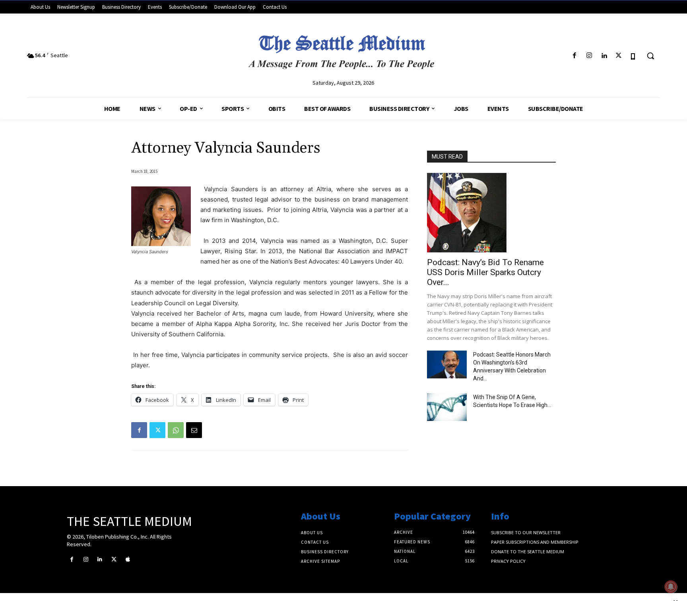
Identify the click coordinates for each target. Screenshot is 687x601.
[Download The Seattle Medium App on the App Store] (633, 55)
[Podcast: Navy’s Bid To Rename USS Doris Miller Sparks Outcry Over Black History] (491, 212)
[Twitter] (618, 55)
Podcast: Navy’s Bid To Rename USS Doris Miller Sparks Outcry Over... (485, 272)
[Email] (194, 430)
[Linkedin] (603, 55)
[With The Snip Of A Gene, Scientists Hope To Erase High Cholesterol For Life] (447, 407)
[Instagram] (589, 55)
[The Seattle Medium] (343, 48)
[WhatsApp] (176, 430)
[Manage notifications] (670, 586)
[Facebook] (574, 55)
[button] (650, 55)
